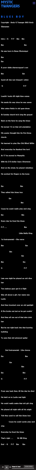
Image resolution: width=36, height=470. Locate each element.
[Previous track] (3, 467)
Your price (28, 466)
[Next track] (10, 467)
